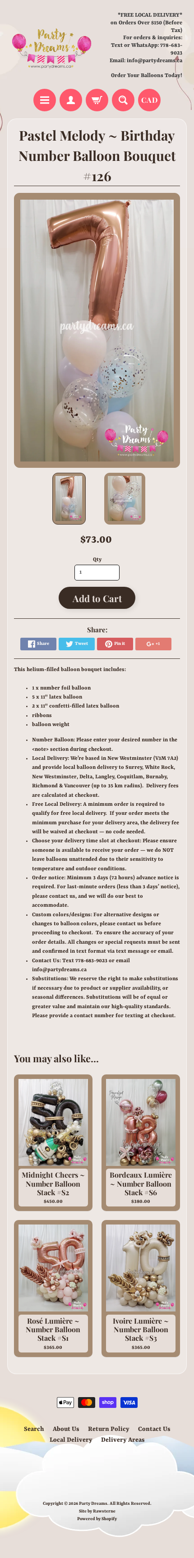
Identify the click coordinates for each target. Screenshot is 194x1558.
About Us (66, 1429)
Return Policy (108, 1429)
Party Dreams (93, 1503)
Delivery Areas (123, 1440)
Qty (97, 560)
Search (34, 1429)
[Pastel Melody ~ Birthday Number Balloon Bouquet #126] (69, 499)
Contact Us (154, 1429)
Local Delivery (71, 1440)
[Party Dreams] (52, 46)
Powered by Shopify (97, 1519)
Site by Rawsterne (97, 1511)
